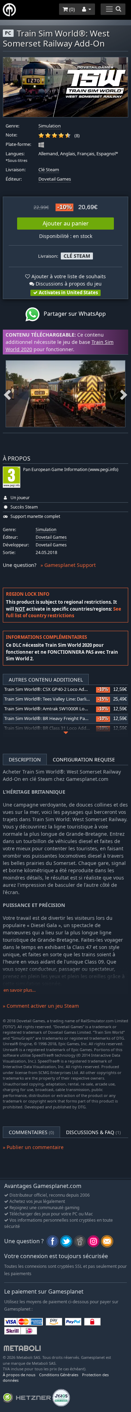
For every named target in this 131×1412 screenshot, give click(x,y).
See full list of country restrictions (63, 612)
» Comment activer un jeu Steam (41, 1005)
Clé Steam (48, 170)
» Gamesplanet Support (68, 565)
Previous (7, 393)
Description (25, 759)
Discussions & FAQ (93, 1132)
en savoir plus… (19, 990)
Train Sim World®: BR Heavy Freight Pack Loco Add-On (61, 718)
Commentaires (31, 1132)
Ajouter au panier (66, 223)
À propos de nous (19, 1374)
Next (123, 393)
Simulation (49, 126)
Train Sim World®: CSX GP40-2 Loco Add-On (49, 689)
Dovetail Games (54, 179)
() (71, 9)
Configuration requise (84, 759)
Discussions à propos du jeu (68, 283)
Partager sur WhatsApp (72, 313)
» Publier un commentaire (33, 1147)
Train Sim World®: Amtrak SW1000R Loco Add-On (55, 709)
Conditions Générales (58, 1374)
